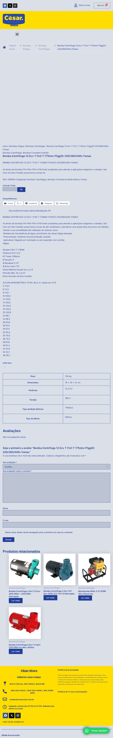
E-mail (5, 520)
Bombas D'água (27, 47)
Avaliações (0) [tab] (44, 211)
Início (5, 146)
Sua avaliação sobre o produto (17, 471)
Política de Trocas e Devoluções (72, 692)
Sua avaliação (10, 462)
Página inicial (12, 47)
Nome (5, 508)
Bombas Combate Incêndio (36, 153)
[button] (17, 34)
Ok (21, 189)
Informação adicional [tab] (28, 211)
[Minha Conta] (76, 5)
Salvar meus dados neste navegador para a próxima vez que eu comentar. (39, 532)
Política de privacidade (68, 670)
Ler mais (16, 600)
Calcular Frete (9, 185)
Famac (84, 179)
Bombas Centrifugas (44, 47)
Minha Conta (84, 5)
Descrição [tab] (13, 211)
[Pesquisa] (71, 20)
